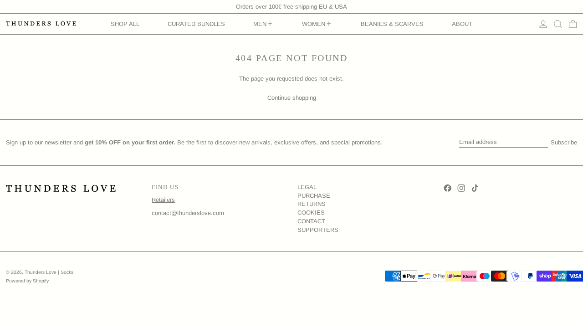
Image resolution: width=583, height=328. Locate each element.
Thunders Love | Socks (49, 272)
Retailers (163, 199)
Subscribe (564, 142)
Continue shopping (291, 97)
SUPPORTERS (317, 229)
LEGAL (307, 187)
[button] (558, 24)
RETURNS (311, 203)
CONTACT (311, 221)
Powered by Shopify (27, 280)
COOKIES (311, 212)
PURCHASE (313, 195)
